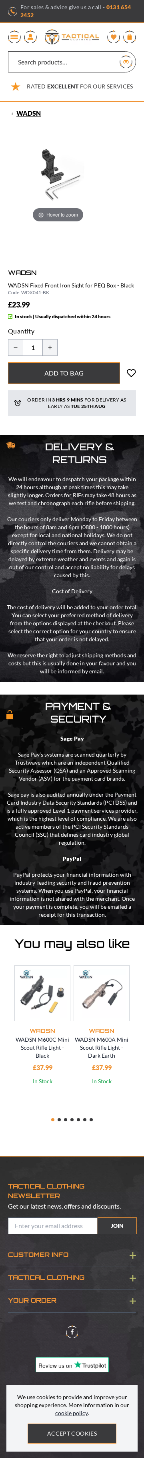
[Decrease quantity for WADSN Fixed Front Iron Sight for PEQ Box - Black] (15, 347)
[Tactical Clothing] (72, 37)
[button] (52, 1119)
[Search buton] (126, 61)
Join (117, 1225)
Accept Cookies (72, 1433)
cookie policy (71, 1413)
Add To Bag (64, 373)
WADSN (28, 113)
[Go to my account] (30, 36)
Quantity (21, 331)
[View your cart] (129, 36)
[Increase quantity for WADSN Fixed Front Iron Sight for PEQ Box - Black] (50, 347)
